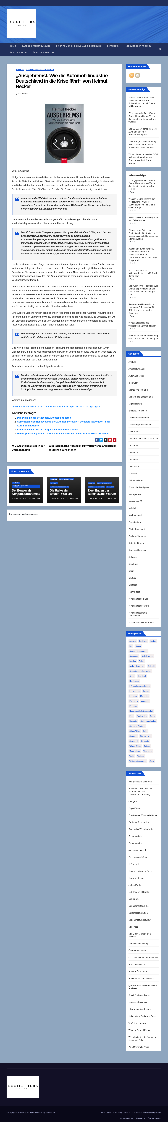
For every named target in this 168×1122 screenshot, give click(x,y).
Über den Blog (18, 52)
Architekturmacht (66, 479)
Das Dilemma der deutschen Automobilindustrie (44, 417)
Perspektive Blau (136, 964)
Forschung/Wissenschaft (140, 425)
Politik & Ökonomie (137, 971)
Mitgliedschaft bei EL (138, 46)
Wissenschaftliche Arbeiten (141, 623)
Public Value (141, 716)
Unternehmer (134, 751)
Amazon (132, 641)
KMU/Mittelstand (136, 480)
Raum (152, 716)
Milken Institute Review (139, 920)
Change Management (138, 651)
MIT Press (133, 927)
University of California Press (142, 1016)
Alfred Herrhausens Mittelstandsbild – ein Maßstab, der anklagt (143, 273)
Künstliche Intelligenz (138, 487)
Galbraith (151, 666)
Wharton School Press (139, 1030)
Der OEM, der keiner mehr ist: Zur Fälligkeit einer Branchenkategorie (142, 132)
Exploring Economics (138, 822)
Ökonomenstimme (137, 951)
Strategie (132, 585)
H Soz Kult (133, 864)
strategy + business (137, 1002)
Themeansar (50, 1112)
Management (134, 494)
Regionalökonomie (137, 550)
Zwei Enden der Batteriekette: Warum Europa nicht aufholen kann (102, 495)
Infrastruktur (134, 445)
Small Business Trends (139, 995)
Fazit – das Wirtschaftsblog (141, 829)
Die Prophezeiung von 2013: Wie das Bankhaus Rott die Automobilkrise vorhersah (63, 433)
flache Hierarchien (137, 666)
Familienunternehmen (138, 418)
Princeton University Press (141, 978)
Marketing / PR (135, 501)
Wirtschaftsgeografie (138, 599)
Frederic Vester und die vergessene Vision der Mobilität (48, 429)
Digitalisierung (135, 404)
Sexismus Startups (137, 726)
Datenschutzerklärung (36, 46)
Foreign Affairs (135, 836)
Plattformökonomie (137, 536)
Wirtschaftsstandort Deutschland (39, 70)
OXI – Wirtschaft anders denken (143, 957)
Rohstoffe (133, 721)
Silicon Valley (134, 731)
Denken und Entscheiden (140, 397)
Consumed (133, 656)
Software (132, 557)
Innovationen (134, 691)
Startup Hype (145, 736)
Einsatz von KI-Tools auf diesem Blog (78, 46)
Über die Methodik (43, 52)
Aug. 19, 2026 (20, 499)
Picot (131, 716)
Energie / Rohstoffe (96, 487)
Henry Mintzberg (136, 878)
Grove (132, 676)
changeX (132, 801)
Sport (131, 571)
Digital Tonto (134, 808)
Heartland (142, 676)
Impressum (113, 46)
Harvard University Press (140, 871)
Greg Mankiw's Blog (138, 857)
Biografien (133, 383)
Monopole (145, 701)
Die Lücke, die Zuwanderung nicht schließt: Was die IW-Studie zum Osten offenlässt (142, 145)
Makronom (133, 899)
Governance (134, 432)
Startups (132, 578)
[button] (160, 49)
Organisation (134, 522)
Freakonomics (135, 843)
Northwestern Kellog (138, 944)
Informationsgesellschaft (139, 686)
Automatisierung (136, 376)
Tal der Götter (135, 746)
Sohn (145, 731)
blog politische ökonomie (140, 782)
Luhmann (133, 696)
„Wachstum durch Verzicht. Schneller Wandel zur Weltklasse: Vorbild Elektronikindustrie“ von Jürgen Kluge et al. (143, 254)
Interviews (133, 459)
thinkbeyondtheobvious (139, 1009)
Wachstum (147, 751)
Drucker (36, 499)
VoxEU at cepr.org (137, 1023)
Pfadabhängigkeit (136, 529)
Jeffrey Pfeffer (135, 885)
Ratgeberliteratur (136, 543)
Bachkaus (143, 641)
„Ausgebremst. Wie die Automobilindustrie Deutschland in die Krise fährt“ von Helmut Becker (62, 81)
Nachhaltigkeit (135, 515)
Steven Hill (133, 741)
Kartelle (146, 691)
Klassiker (132, 473)
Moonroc (133, 706)
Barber (153, 641)
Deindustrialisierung (138, 390)
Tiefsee (147, 746)
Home (12, 46)
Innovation (133, 452)
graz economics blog (138, 850)
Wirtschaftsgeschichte (60, 487)
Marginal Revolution (138, 913)
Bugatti (138, 646)
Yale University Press (138, 1047)
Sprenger (133, 736)
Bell (130, 646)
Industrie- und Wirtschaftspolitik (143, 438)
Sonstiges (133, 564)
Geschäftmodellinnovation (140, 671)
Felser (141, 661)
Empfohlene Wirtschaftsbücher (143, 815)
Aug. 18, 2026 (96, 499)
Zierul (151, 761)
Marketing (144, 696)
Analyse (16, 483)
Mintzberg (133, 701)
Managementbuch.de (138, 906)
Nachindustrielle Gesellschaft (141, 711)
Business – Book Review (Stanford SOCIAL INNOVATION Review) (140, 792)
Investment (133, 466)
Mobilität (20, 70)
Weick (131, 756)
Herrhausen (134, 681)
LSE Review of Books (138, 892)
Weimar (140, 756)
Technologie (134, 592)
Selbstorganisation (148, 721)
